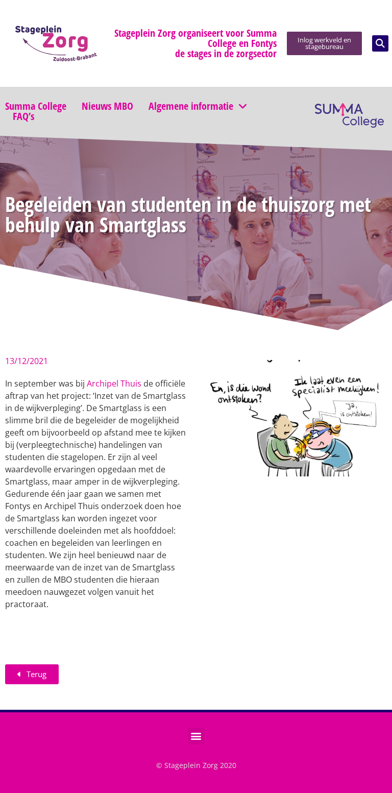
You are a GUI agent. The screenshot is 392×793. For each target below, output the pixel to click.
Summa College (35, 106)
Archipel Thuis (114, 383)
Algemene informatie (191, 106)
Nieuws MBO (107, 106)
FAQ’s (23, 116)
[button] (380, 43)
